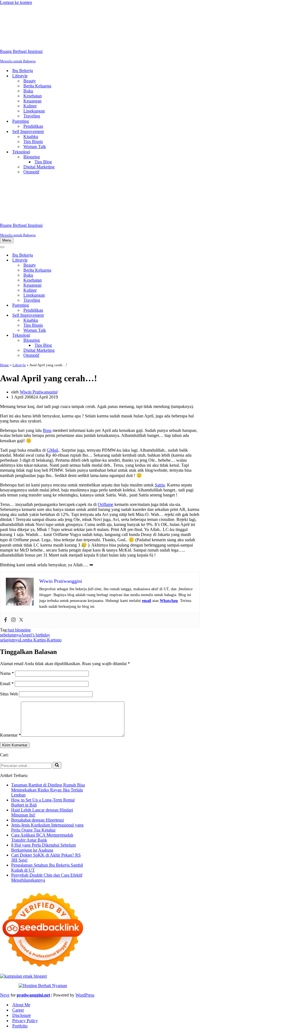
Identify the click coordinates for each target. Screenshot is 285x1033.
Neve (4, 995)
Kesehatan (32, 96)
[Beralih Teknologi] (97, 335)
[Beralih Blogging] (97, 340)
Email (7, 683)
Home (4, 365)
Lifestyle (19, 365)
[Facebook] (5, 620)
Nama (7, 673)
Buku (28, 90)
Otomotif (31, 171)
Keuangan (32, 101)
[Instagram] (13, 620)
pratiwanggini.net (33, 995)
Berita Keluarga (37, 85)
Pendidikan (33, 126)
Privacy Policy (25, 1020)
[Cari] (57, 765)
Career (18, 1010)
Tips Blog (43, 161)
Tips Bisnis (33, 141)
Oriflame (105, 504)
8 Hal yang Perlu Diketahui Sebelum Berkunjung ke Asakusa (43, 847)
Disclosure (21, 1015)
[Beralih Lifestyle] (97, 260)
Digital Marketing (39, 166)
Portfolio (20, 1026)
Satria (160, 485)
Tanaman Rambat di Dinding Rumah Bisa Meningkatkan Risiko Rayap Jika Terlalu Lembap (48, 790)
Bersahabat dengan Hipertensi (37, 820)
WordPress (84, 995)
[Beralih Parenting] (97, 305)
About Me (21, 1004)
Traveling (31, 116)
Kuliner (30, 106)
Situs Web (9, 694)
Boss (47, 430)
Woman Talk (34, 146)
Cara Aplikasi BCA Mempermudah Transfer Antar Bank (42, 837)
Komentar (10, 735)
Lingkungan (34, 111)
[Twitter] (21, 620)
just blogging (19, 630)
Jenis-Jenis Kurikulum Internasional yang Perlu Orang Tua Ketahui (47, 827)
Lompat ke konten (16, 2)
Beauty (29, 80)
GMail (52, 450)
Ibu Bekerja (22, 70)
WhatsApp (169, 601)
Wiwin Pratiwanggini (38, 392)
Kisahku (30, 136)
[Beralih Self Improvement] (97, 315)
